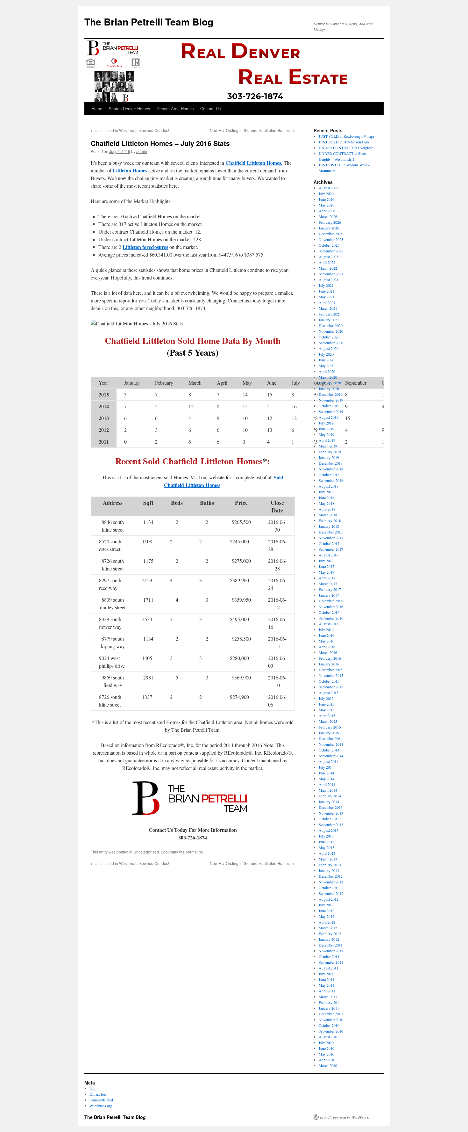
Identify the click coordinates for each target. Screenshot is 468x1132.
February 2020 (330, 382)
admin (141, 151)
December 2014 (331, 738)
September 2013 (331, 824)
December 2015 (331, 669)
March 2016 (328, 652)
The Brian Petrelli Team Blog (148, 21)
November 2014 (331, 744)
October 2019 (329, 405)
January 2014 (329, 801)
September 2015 (331, 686)
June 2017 (326, 566)
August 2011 (328, 967)
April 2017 (327, 577)
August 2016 (328, 623)
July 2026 (326, 193)
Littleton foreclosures (145, 246)
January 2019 (329, 457)
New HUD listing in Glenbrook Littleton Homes (252, 130)
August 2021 (328, 279)
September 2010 (331, 1031)
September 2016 (331, 617)
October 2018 (329, 474)
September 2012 (331, 893)
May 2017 (326, 572)
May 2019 (326, 434)
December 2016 (331, 600)
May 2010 (326, 1053)
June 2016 (326, 635)
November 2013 (331, 813)
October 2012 (329, 887)
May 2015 (326, 709)
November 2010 (331, 1019)
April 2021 (327, 302)
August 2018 (328, 486)
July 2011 (326, 973)
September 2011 (331, 962)
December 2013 (331, 807)
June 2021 (326, 291)
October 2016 (329, 612)
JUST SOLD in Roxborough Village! (347, 136)
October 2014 (329, 749)
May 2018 (326, 503)
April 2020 (327, 371)
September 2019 (331, 411)
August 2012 (328, 899)
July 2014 (326, 767)
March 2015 (328, 721)
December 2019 (331, 394)
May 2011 (326, 985)
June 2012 (326, 910)
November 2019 (331, 400)
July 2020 (326, 354)
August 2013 (328, 830)
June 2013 (326, 841)
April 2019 (327, 440)
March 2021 (328, 308)
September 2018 (331, 480)
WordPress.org (100, 1105)
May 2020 (326, 365)
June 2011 (326, 979)
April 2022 (327, 262)
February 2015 (330, 726)
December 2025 (331, 233)
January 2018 (329, 526)
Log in (94, 1088)
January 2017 (329, 595)
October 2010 (329, 1025)
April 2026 (327, 210)
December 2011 (331, 944)
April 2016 (327, 646)
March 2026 (328, 216)
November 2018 (331, 468)
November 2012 (331, 881)
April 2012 (327, 922)
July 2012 (326, 904)
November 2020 (331, 331)
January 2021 (329, 319)
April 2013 (327, 853)
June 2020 (326, 359)
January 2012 (329, 939)
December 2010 (331, 1013)
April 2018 (327, 509)
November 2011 (331, 950)
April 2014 (327, 784)
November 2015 (331, 675)
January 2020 (329, 388)
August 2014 (328, 761)
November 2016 (331, 606)
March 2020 (328, 377)
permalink (194, 851)
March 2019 (328, 445)
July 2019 (326, 422)
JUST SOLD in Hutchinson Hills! (345, 141)
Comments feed (101, 1099)
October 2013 (329, 818)
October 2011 (329, 956)
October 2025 (329, 245)
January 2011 (329, 1008)
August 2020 (328, 348)
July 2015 (326, 698)
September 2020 (331, 342)
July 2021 (326, 285)
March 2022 (328, 268)
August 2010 (328, 1036)
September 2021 (331, 273)
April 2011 (327, 990)
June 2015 (326, 704)
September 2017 (331, 549)
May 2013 (326, 847)
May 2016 (326, 640)
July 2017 (326, 560)
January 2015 (329, 732)
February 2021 (330, 313)
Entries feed (98, 1094)
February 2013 (330, 864)
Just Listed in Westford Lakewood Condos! (130, 130)
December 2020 (331, 325)
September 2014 (331, 755)
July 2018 (326, 491)
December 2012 (331, 876)
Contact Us (210, 108)
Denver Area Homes (175, 108)
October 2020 (329, 336)
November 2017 (331, 537)
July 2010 (326, 1042)
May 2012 (326, 916)
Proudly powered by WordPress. (344, 1117)
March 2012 (328, 927)
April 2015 (327, 715)
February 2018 (330, 520)
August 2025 (328, 256)
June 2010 (326, 1048)
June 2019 (326, 428)
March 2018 (328, 514)
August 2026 (328, 187)
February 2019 (330, 451)
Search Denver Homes (129, 108)
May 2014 (326, 778)
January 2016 (329, 663)
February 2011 (330, 1002)
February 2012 (330, 933)
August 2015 (328, 692)
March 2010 (328, 1065)
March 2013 (328, 858)
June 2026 (326, 199)
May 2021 (326, 296)
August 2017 (328, 554)
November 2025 (331, 239)
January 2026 (329, 227)
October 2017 (329, 543)
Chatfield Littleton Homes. (253, 162)
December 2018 (331, 463)
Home (96, 108)
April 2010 (327, 1059)
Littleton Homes (130, 170)
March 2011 (328, 996)
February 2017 (330, 589)
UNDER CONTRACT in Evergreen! (347, 147)
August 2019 (328, 417)
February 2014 (330, 795)
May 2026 (326, 204)
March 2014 (328, 790)
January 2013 (329, 870)
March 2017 (328, 583)
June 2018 (326, 497)
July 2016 (326, 629)
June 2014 (326, 772)
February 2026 (330, 222)
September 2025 (331, 250)
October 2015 (329, 681)
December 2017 (331, 531)
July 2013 (326, 835)
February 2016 (330, 658)
